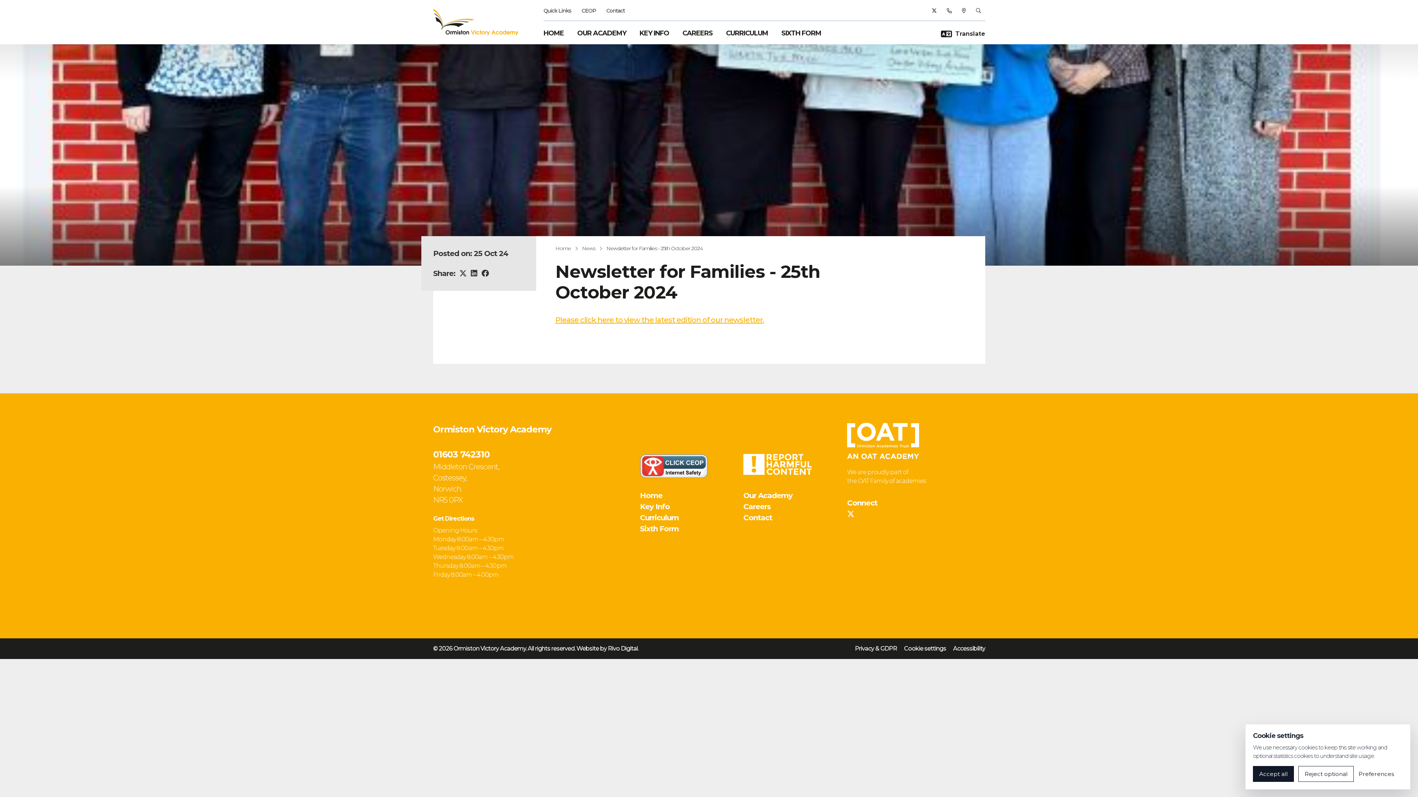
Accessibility (969, 648)
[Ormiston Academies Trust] (883, 441)
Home (554, 33)
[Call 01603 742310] (949, 10)
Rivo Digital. (623, 648)
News (588, 248)
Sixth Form (801, 33)
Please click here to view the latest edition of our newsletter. (659, 319)
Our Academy (601, 33)
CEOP (589, 10)
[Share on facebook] (485, 273)
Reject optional (1326, 773)
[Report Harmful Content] (777, 464)
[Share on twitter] (462, 273)
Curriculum (747, 33)
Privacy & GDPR (876, 648)
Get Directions (453, 518)
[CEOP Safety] (674, 466)
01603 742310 (461, 454)
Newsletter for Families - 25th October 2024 (654, 248)
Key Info (654, 33)
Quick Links (557, 10)
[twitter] (934, 10)
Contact (615, 10)
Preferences (1376, 773)
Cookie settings (925, 648)
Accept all (1273, 773)
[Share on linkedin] (474, 273)
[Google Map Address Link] (964, 10)
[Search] (978, 10)
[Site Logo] (480, 22)
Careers (697, 33)
